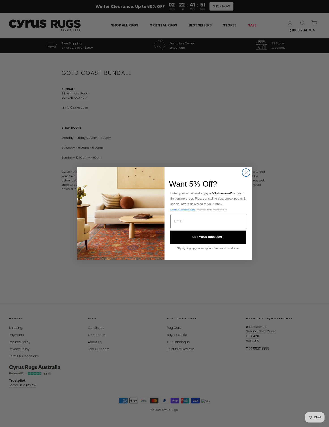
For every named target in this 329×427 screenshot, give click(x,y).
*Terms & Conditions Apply (182, 210)
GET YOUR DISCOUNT (208, 237)
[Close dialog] (246, 172)
